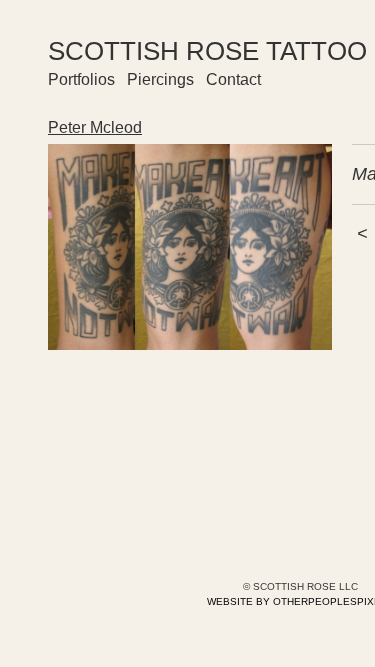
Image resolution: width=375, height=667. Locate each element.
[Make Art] (190, 247)
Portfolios (81, 79)
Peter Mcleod (95, 127)
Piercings (160, 79)
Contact (233, 79)
